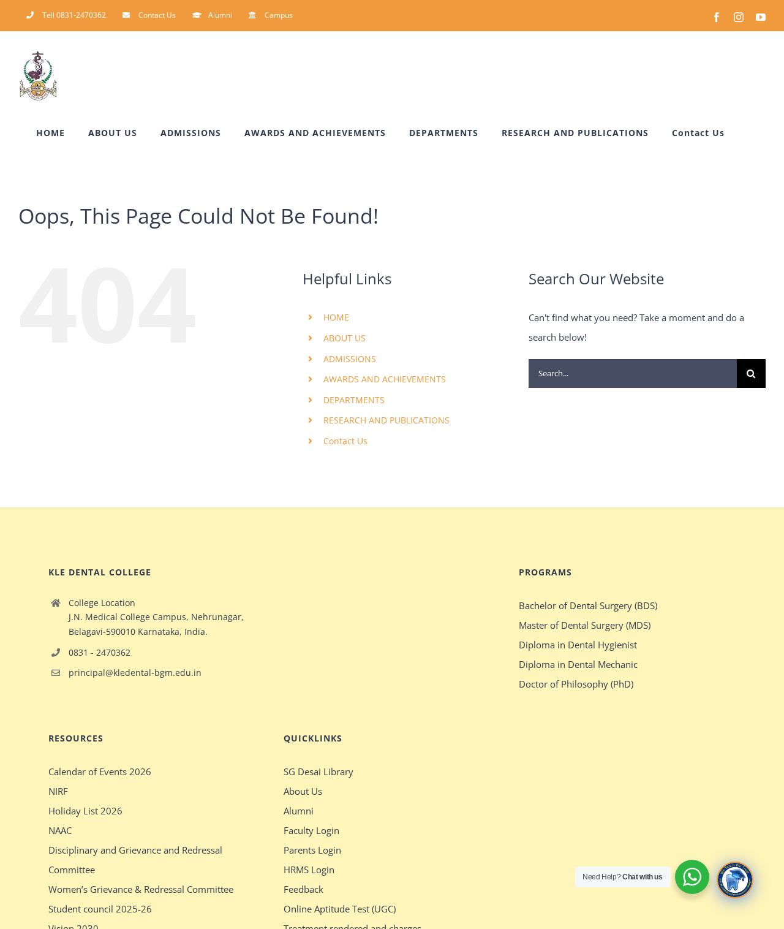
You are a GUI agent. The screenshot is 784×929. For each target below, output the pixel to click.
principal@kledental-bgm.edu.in (135, 672)
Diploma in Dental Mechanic (578, 664)
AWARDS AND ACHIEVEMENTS (384, 379)
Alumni (299, 811)
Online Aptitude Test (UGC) (340, 909)
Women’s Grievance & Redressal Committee (140, 889)
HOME (336, 317)
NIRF (58, 791)
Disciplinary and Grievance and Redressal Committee (135, 860)
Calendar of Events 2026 (99, 771)
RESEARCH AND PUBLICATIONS (386, 420)
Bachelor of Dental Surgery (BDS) (588, 605)
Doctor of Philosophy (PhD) (576, 684)
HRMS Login (309, 869)
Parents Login (312, 850)
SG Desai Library (318, 771)
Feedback (303, 889)
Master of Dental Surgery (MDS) (584, 625)
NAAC (60, 830)
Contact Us (345, 441)
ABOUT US (344, 338)
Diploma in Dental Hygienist (578, 645)
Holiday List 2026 (85, 811)
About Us (303, 791)
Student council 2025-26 (100, 909)
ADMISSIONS (349, 359)
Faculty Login (311, 830)
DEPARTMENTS (354, 400)
